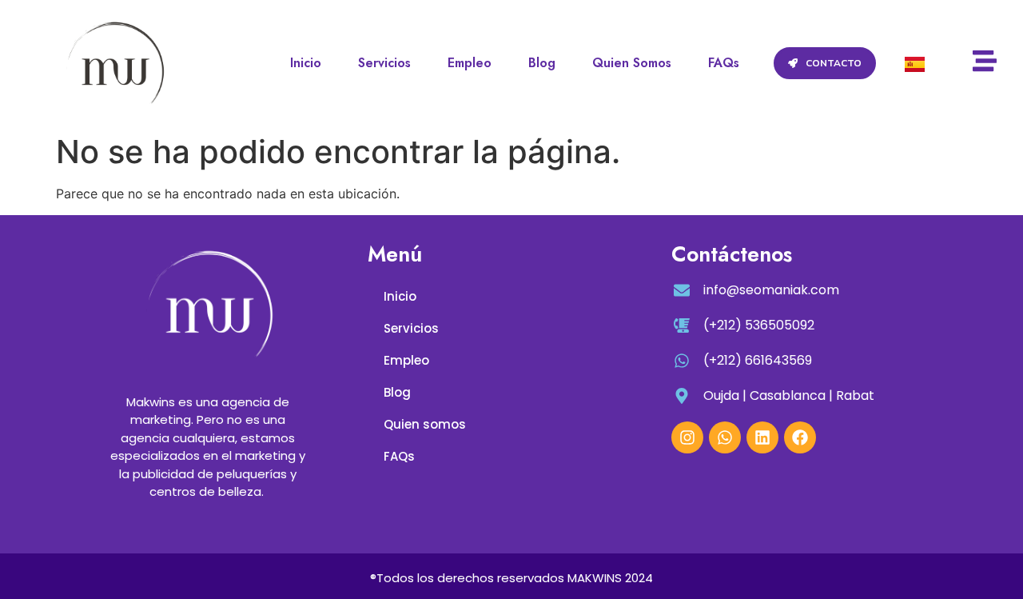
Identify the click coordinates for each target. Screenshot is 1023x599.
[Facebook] (800, 437)
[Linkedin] (762, 437)
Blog (541, 63)
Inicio (305, 63)
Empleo (470, 63)
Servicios (384, 63)
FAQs (723, 63)
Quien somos (631, 63)
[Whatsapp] (725, 437)
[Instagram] (687, 437)
